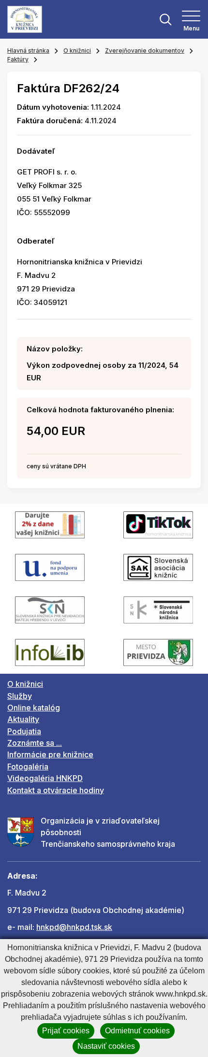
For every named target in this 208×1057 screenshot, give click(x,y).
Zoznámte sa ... (34, 743)
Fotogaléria (27, 766)
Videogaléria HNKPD (45, 778)
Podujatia (24, 731)
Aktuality (23, 719)
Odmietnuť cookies (137, 1031)
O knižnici (77, 50)
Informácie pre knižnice (50, 754)
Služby (19, 696)
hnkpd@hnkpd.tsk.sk (74, 927)
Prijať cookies (65, 1031)
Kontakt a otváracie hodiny (55, 790)
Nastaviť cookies (106, 1046)
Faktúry (18, 59)
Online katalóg (33, 707)
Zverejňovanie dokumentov (144, 50)
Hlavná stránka (28, 50)
